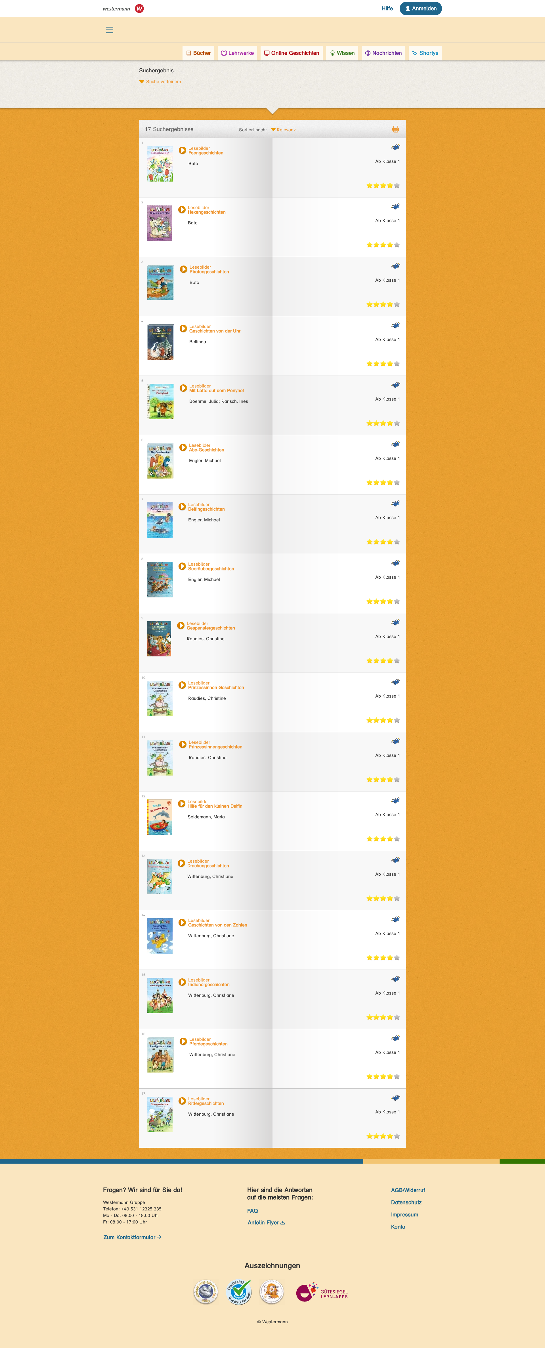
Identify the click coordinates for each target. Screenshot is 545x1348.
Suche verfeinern (163, 81)
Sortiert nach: (253, 129)
